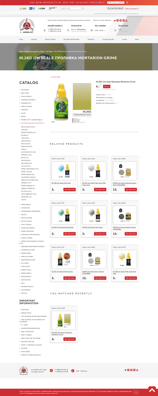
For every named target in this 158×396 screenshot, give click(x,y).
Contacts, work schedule (31, 355)
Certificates (26, 280)
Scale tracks (26, 224)
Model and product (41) (30, 169)
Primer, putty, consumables (31, 120)
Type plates (25, 266)
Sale (23, 283)
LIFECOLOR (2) (26, 141)
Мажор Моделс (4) (28, 185)
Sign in (73, 29)
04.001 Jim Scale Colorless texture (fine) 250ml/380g (124, 184)
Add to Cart (70, 189)
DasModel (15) (26, 197)
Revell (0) (24, 157)
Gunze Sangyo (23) (27, 174)
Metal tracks (26, 221)
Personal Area (76, 25)
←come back (55, 77)
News (137, 39)
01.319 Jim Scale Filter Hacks (92, 227)
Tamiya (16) (25, 138)
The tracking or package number (34, 316)
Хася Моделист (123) (28, 194)
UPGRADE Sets (26, 103)
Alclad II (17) (26, 166)
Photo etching (26, 218)
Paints (23, 116)
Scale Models (26, 96)
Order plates (26, 270)
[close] (126, 2)
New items (25, 93)
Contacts (91, 39)
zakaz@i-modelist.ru (55, 25)
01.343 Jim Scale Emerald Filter (62, 227)
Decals (24, 214)
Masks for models (28, 228)
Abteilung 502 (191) (28, 127)
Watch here (115, 2)
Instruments (26, 204)
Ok (136, 392)
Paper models (26, 273)
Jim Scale (49, 51)
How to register (27, 331)
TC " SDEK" (24, 325)
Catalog (34, 39)
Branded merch (27, 286)
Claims (124, 39)
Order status (26, 313)
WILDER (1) (24, 135)
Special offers (50, 39)
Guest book (25, 351)
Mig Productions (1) (28, 177)
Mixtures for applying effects (34, 51)
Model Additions (27, 231)
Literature (25, 208)
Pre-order (25, 90)
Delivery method (27, 341)
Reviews (24, 348)
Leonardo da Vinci (28, 250)
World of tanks (27, 256)
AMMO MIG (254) (26, 146)
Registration (81, 29)
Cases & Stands (26, 238)
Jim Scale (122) (26, 191)
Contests (24, 110)
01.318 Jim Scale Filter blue (61, 183)
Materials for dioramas (30, 234)
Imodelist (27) (26, 183)
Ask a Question (100, 25)
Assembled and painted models (33, 246)
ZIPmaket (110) (26, 155)
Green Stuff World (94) (29, 180)
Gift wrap (24, 263)
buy (108, 86)
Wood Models (26, 276)
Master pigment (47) (28, 132)
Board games (26, 253)
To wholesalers (108, 39)
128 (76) (23, 199)
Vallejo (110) (25, 143)
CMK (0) (23, 149)
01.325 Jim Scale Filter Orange (62, 271)
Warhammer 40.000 (28, 260)
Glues (23, 113)
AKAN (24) (24, 129)
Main (21, 39)
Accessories (25, 290)
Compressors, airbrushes (30, 211)
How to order (123, 25)
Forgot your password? (79, 31)
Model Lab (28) (26, 171)
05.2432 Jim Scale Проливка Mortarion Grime (62, 333)
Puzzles (24, 293)
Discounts (25, 309)
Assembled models (28, 100)
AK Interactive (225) (28, 152)
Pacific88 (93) (25, 160)
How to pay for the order (30, 338)
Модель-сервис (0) (28, 188)
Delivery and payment (71, 39)
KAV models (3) (26, 163)
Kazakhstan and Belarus (30, 328)
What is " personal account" (31, 345)
